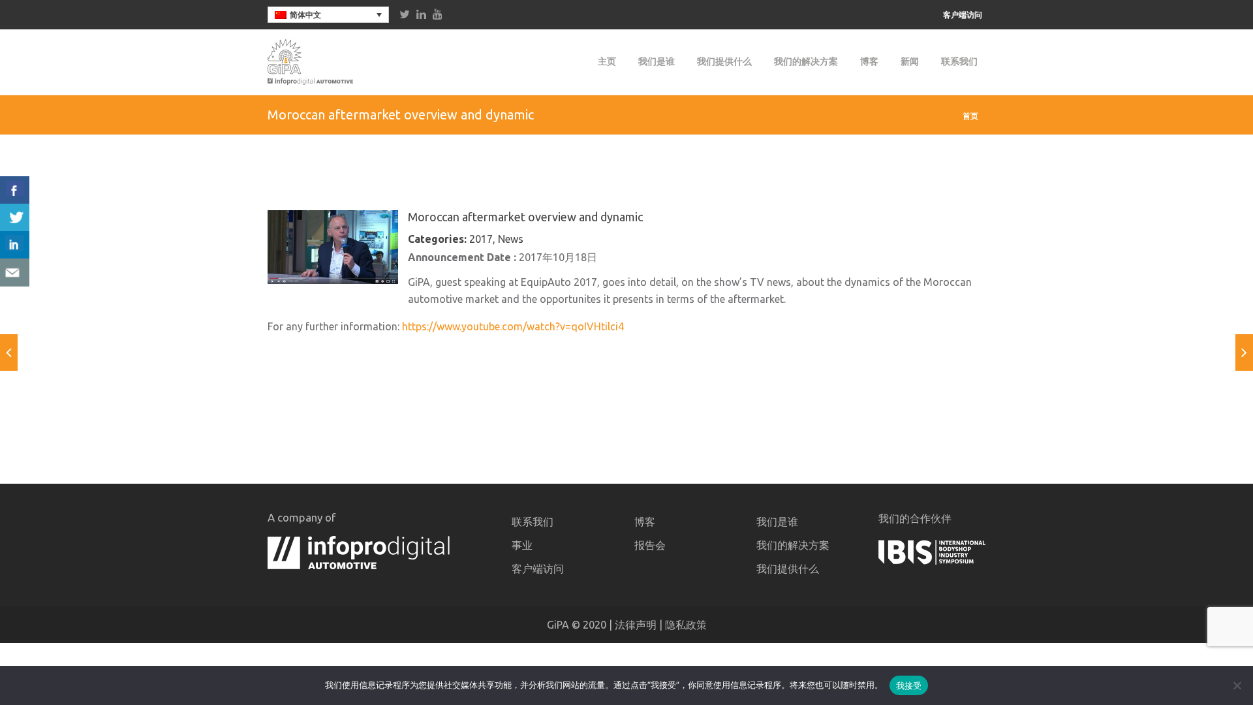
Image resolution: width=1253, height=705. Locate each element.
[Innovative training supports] (1244, 352)
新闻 (910, 61)
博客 (869, 61)
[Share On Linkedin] (14, 245)
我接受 (909, 685)
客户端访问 (962, 15)
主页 (607, 61)
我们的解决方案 (806, 61)
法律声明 (636, 625)
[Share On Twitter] (14, 218)
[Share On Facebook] (14, 190)
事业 (522, 545)
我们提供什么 (724, 61)
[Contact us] (14, 272)
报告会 (650, 545)
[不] (1236, 685)
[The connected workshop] (9, 352)
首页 (970, 116)
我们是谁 (656, 61)
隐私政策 (686, 625)
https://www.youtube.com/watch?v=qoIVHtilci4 (513, 326)
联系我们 (959, 61)
